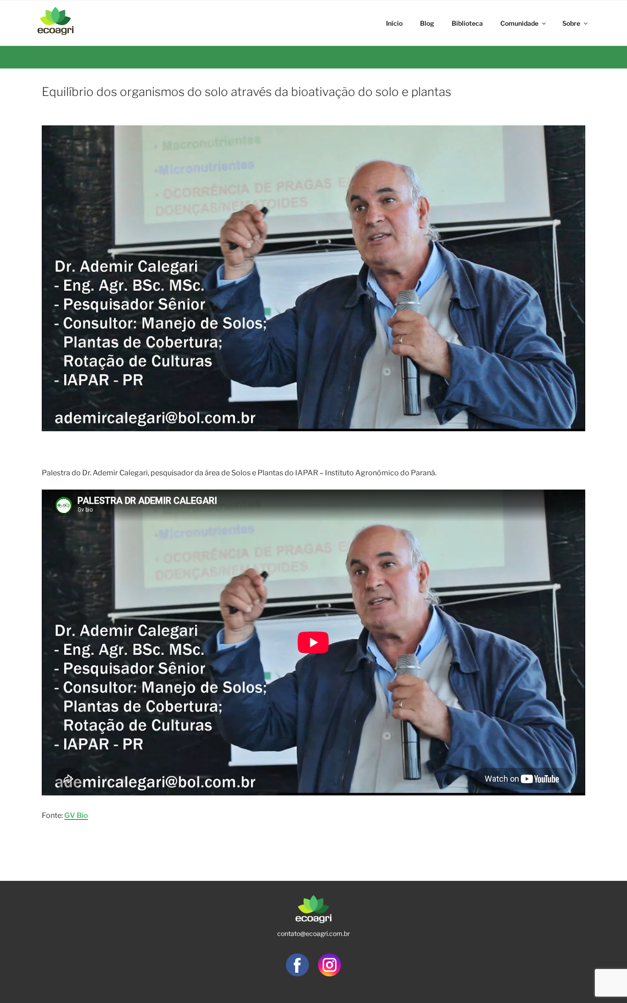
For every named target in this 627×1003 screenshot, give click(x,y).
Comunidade (519, 23)
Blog (427, 23)
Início (394, 23)
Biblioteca (467, 23)
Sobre (571, 23)
